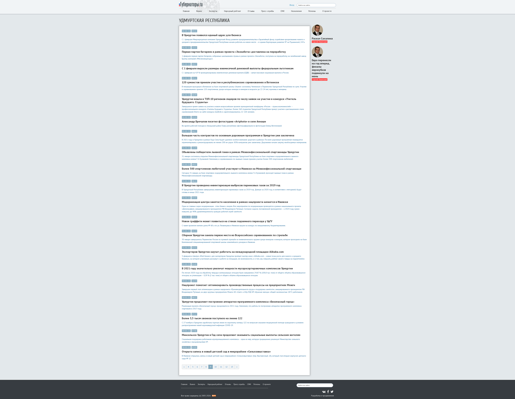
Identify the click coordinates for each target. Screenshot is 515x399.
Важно (199, 11)
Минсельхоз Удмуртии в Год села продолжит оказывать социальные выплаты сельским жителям (241, 335)
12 (226, 367)
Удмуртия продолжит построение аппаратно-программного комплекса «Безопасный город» (238, 301)
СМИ (282, 11)
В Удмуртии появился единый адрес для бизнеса (211, 35)
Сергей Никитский (319, 41)
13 (232, 367)
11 (221, 367)
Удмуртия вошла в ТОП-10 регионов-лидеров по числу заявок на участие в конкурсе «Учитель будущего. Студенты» (239, 100)
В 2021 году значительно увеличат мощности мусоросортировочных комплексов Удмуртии (237, 268)
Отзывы (251, 11)
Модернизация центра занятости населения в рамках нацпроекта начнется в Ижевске (235, 202)
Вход (292, 5)
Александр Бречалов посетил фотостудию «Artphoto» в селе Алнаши (224, 121)
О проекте (327, 11)
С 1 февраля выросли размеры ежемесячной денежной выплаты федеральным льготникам (237, 68)
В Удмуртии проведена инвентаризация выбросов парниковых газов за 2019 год (231, 185)
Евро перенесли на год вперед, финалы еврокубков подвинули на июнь (321, 68)
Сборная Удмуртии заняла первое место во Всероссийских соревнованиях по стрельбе (235, 235)
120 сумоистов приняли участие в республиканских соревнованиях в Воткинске (230, 82)
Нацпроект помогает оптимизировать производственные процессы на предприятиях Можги (238, 285)
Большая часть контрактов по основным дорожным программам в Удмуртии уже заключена (238, 135)
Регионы (312, 11)
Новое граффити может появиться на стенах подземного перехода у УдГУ (227, 221)
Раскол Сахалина (322, 38)
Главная (186, 11)
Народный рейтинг (232, 11)
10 (215, 367)
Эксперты (213, 11)
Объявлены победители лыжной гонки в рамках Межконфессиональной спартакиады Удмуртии (240, 152)
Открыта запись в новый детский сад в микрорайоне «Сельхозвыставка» (226, 351)
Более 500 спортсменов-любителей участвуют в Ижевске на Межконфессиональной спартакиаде (241, 168)
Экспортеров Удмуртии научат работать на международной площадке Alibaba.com (233, 251)
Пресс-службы (267, 11)
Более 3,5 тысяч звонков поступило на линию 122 (212, 318)
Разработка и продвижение (322, 395)
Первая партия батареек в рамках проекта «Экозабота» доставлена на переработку (234, 51)
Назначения (296, 11)
